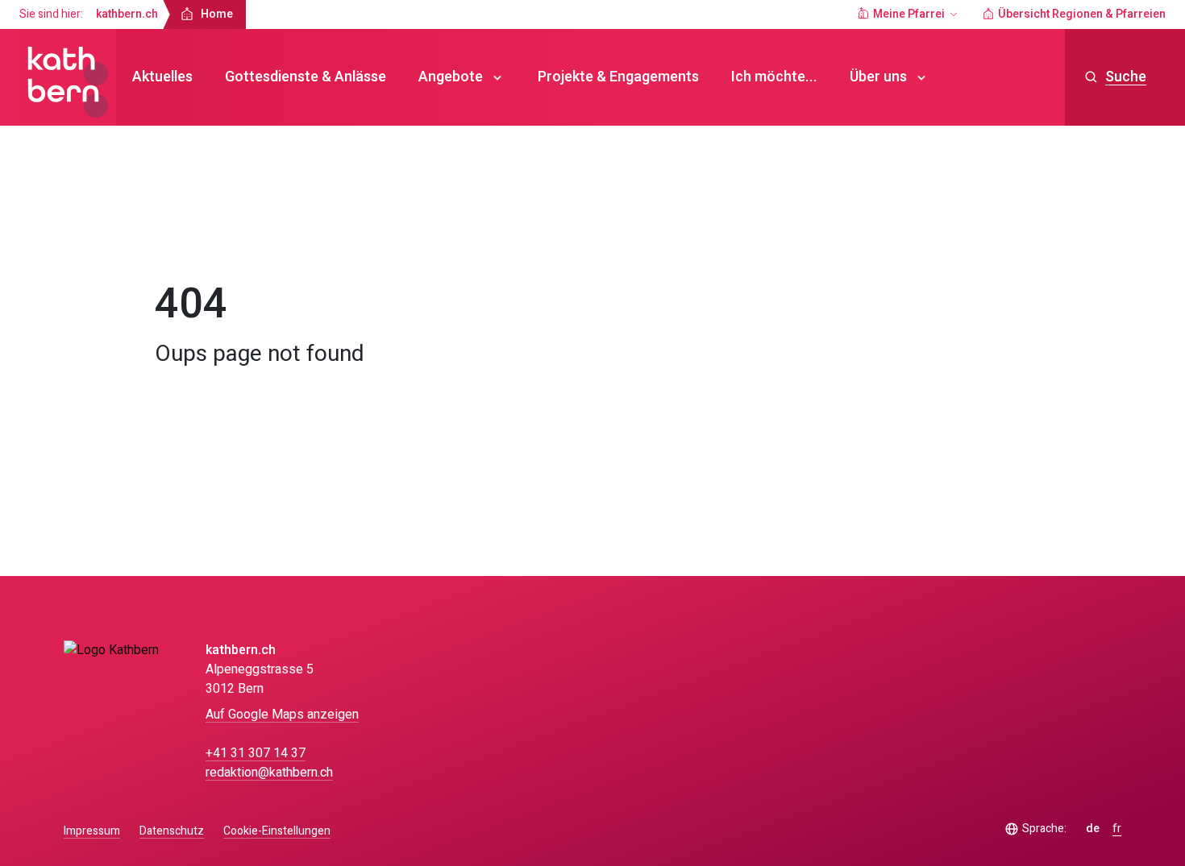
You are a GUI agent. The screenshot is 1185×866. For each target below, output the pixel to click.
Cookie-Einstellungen (277, 831)
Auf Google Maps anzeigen (282, 714)
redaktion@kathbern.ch (269, 772)
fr (1116, 829)
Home (186, 237)
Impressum (92, 830)
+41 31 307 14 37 (256, 753)
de (1093, 829)
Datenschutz (171, 830)
